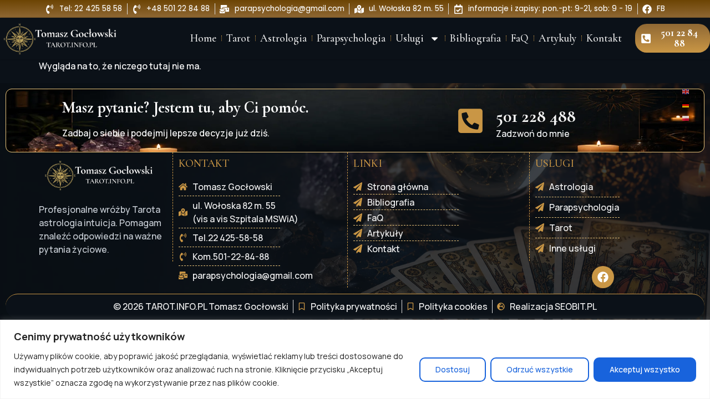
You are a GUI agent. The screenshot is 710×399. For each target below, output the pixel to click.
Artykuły (557, 38)
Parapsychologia (351, 38)
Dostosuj (452, 369)
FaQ (520, 38)
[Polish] (686, 117)
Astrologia (283, 38)
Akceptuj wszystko (645, 369)
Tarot (238, 38)
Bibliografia (475, 38)
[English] (686, 91)
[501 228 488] (470, 121)
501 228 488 (536, 116)
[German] (686, 104)
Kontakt (604, 38)
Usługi (409, 38)
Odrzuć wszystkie (539, 369)
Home (203, 38)
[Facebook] (603, 277)
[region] (355, 359)
